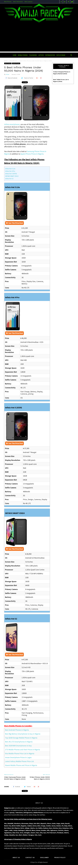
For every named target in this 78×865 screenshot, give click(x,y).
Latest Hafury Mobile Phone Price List (19, 761)
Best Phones (7, 1)
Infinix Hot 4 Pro (10, 171)
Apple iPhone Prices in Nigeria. (32, 154)
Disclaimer (44, 857)
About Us (16, 857)
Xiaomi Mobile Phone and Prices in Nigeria (21, 765)
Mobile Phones (22, 55)
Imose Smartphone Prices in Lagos (18, 757)
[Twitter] (72, 1)
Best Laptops (28, 1)
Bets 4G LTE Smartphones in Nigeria (18, 742)
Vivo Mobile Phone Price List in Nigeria (19, 753)
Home (6, 61)
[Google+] (65, 1)
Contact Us (30, 857)
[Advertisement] (39, 38)
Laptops (41, 55)
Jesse (7, 74)
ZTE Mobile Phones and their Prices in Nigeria (22, 749)
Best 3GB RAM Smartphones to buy (18, 745)
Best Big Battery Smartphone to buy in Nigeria (22, 734)
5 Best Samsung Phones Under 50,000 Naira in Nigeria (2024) (15, 778)
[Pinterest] (68, 1)
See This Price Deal (15, 223)
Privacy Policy (59, 857)
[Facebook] (61, 1)
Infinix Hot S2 (9, 179)
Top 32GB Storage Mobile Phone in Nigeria (21, 738)
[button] (71, 55)
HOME (14, 55)
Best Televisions (18, 1)
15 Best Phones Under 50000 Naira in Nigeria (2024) (40, 778)
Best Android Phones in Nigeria (17, 730)
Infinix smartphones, (12, 124)
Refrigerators (50, 55)
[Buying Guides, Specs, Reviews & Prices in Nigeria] (39, 23)
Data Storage (60, 55)
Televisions (33, 55)
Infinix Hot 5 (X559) (11, 174)
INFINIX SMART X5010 (11, 176)
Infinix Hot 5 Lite (10, 169)
